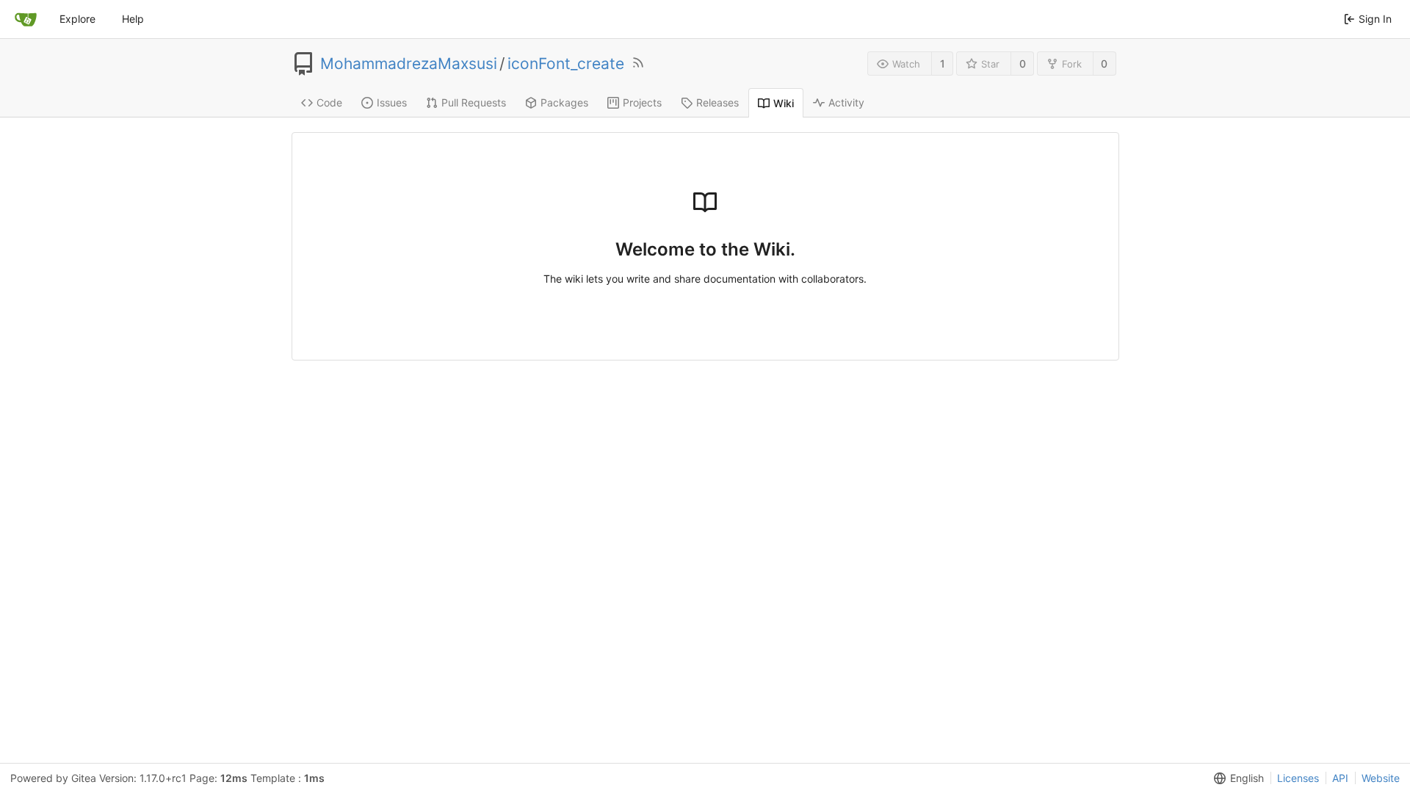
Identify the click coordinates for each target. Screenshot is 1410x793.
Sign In (1375, 18)
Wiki (783, 103)
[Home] (26, 19)
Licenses (1298, 778)
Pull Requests (473, 102)
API (1340, 778)
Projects (642, 102)
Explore (77, 18)
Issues (392, 102)
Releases (717, 102)
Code (329, 102)
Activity (846, 102)
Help (133, 18)
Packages (564, 102)
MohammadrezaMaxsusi (408, 64)
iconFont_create (565, 64)
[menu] (1236, 778)
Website (1381, 778)
